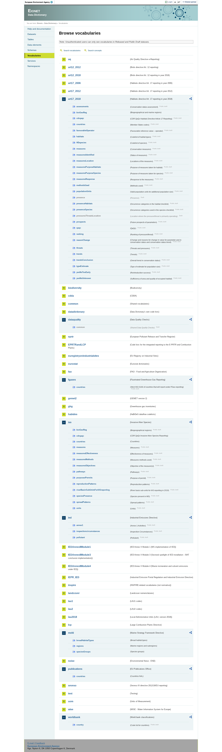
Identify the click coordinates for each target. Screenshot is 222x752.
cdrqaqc (80, 118)
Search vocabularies (72, 50)
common (73, 303)
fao (70, 371)
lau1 (70, 601)
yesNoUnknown (83, 278)
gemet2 (72, 398)
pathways (80, 471)
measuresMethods (84, 459)
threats (79, 248)
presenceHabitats (84, 203)
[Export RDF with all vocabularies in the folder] (190, 99)
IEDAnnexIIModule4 (79, 566)
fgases (72, 379)
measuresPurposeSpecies (88, 173)
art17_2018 (74, 99)
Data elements (34, 45)
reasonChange (83, 240)
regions (80, 646)
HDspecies (81, 142)
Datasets (31, 34)
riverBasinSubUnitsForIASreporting (93, 490)
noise (71, 661)
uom (70, 701)
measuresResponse (85, 179)
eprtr (71, 336)
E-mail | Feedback (36, 743)
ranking (80, 234)
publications (75, 669)
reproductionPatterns (86, 484)
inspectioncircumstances (88, 531)
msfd (71, 633)
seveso (72, 685)
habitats (80, 136)
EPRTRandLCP (77, 344)
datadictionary (76, 311)
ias (69, 422)
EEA (40, 2)
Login (170, 2)
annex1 (79, 525)
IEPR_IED (73, 577)
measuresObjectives (85, 465)
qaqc (78, 228)
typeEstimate (82, 266)
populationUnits (83, 191)
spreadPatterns (83, 502)
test (70, 693)
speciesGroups (83, 652)
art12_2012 (74, 67)
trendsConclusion (84, 260)
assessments (82, 106)
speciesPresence (84, 496)
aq (69, 59)
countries (80, 124)
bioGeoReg (81, 112)
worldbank (74, 717)
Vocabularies (34, 55)
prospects (81, 222)
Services (31, 61)
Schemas (31, 50)
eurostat (73, 364)
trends (79, 254)
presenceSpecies (84, 209)
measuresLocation (85, 161)
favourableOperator (85, 130)
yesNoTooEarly (83, 272)
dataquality (74, 319)
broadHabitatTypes (85, 640)
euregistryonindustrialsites (83, 356)
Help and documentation (39, 29)
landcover (74, 593)
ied (70, 517)
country (80, 725)
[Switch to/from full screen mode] (179, 2)
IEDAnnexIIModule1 (79, 547)
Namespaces (33, 66)
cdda (71, 295)
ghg (70, 406)
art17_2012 (74, 91)
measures (80, 149)
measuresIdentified (85, 155)
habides (72, 414)
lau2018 (72, 617)
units (78, 508)
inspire (72, 585)
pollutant (80, 537)
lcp (70, 625)
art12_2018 (74, 75)
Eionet (39, 23)
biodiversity (75, 288)
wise (70, 709)
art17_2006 (74, 83)
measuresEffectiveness (87, 453)
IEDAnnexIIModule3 (79, 555)
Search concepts (95, 50)
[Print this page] (175, 2)
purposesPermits (84, 478)
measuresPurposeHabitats (88, 167)
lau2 (70, 609)
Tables (30, 39)
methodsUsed (82, 185)
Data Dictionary (50, 23)
